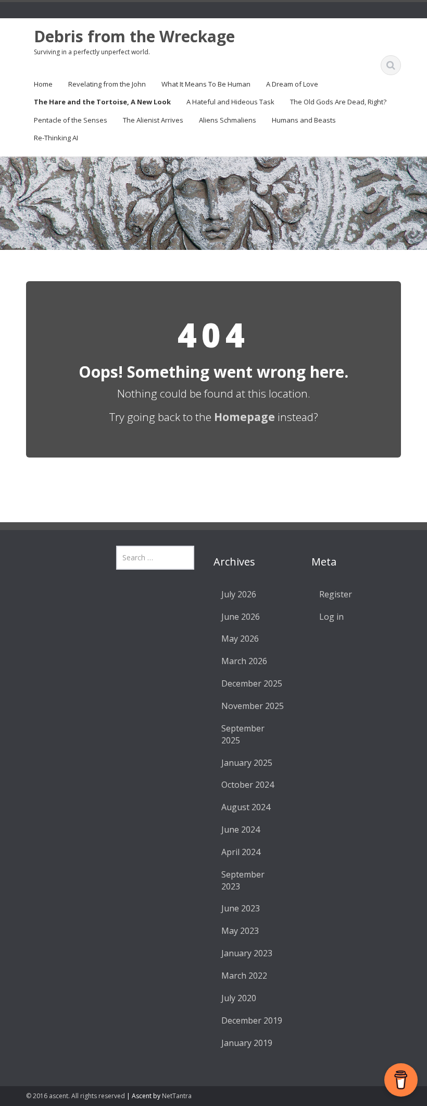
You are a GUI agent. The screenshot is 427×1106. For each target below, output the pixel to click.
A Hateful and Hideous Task (230, 101)
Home (43, 84)
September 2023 (243, 880)
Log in (331, 616)
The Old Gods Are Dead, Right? (338, 101)
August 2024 (245, 807)
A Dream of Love (292, 84)
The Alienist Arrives (153, 120)
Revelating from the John (107, 84)
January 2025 (246, 762)
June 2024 (240, 829)
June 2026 (240, 616)
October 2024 (247, 784)
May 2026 (240, 638)
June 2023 (240, 908)
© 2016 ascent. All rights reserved (75, 1095)
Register (335, 594)
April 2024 (240, 852)
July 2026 (238, 594)
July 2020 (238, 998)
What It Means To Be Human (205, 84)
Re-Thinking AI (56, 137)
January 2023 (246, 953)
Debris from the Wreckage (134, 36)
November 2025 (252, 706)
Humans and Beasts (304, 120)
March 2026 (244, 661)
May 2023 (240, 930)
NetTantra (177, 1095)
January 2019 (246, 1043)
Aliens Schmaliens (227, 120)
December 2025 (251, 683)
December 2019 (251, 1020)
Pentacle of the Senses (70, 120)
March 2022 (244, 975)
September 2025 (243, 734)
